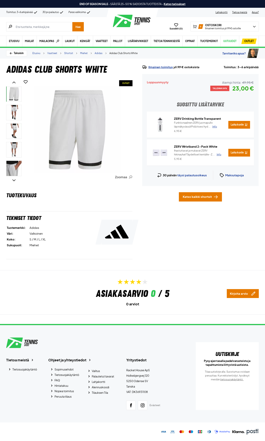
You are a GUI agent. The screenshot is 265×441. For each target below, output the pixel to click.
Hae (78, 26)
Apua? (255, 12)
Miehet (84, 53)
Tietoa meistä (239, 12)
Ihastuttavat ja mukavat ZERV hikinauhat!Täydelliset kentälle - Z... (197, 152)
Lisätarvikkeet (138, 41)
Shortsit (68, 53)
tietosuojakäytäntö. (232, 379)
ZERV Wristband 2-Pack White (195, 146)
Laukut (70, 41)
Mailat (29, 41)
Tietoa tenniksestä (167, 41)
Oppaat (190, 41)
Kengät (85, 41)
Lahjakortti (222, 12)
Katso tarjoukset (174, 4)
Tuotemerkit (209, 41)
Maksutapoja (234, 175)
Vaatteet (102, 41)
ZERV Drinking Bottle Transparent (197, 118)
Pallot (117, 41)
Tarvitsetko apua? (234, 53)
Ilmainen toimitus (160, 67)
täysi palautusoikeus (192, 175)
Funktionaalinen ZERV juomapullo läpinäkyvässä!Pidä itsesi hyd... (195, 124)
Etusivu (14, 41)
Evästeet (155, 405)
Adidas (98, 53)
